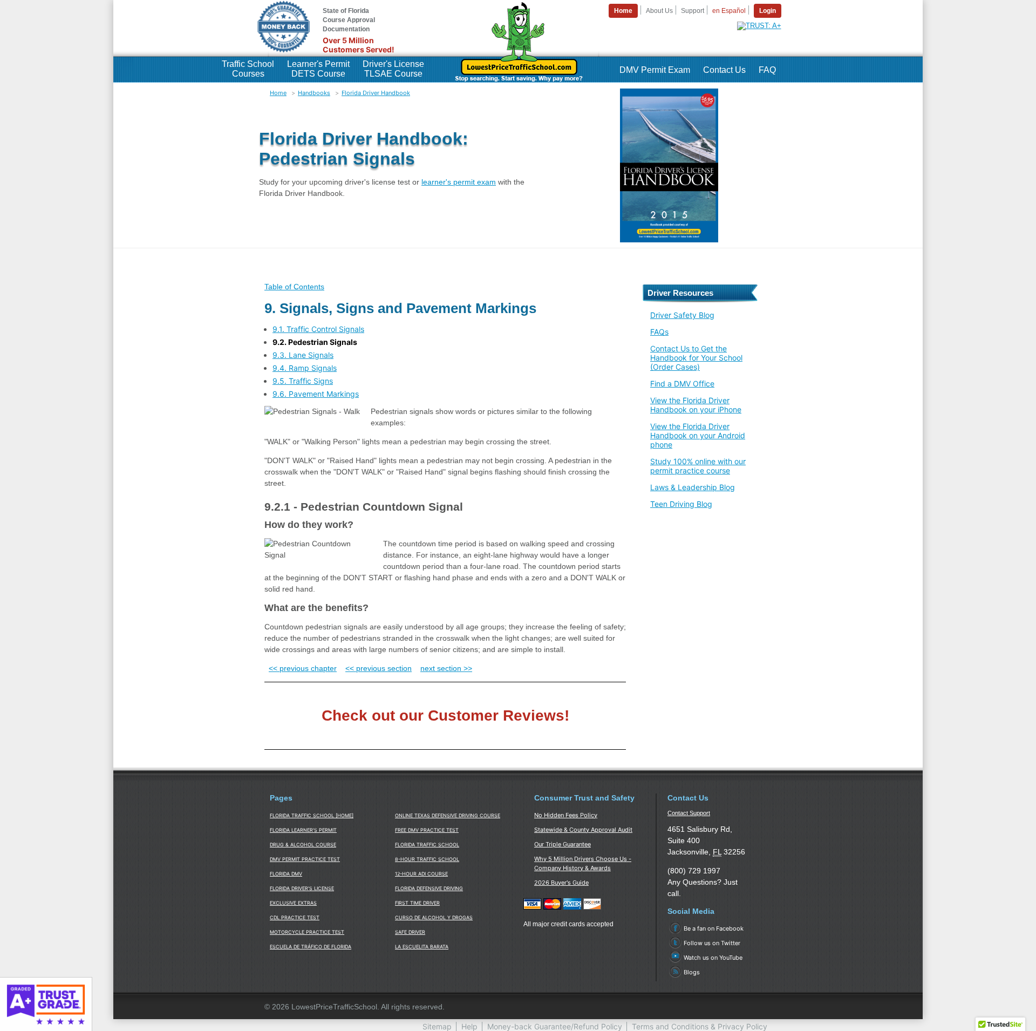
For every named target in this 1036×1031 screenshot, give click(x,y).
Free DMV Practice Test (427, 830)
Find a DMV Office (682, 383)
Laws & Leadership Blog (692, 487)
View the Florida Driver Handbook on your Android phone (697, 435)
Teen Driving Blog (681, 503)
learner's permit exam (458, 182)
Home (278, 93)
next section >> (446, 668)
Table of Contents (294, 286)
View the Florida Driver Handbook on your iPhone (695, 405)
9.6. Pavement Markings (315, 393)
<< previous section (378, 668)
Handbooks (314, 93)
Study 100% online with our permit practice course (698, 466)
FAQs (659, 331)
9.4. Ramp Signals (304, 367)
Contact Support (688, 813)
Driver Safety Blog (682, 315)
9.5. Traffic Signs (302, 380)
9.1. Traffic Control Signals (318, 329)
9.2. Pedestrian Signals (314, 342)
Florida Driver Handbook (376, 93)
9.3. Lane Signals (302, 355)
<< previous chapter (303, 668)
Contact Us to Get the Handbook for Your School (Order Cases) (696, 357)
